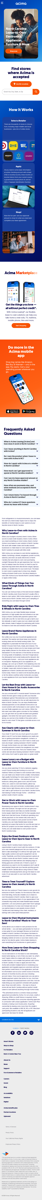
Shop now (13, 51)
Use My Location (22, 84)
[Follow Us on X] (24, 1034)
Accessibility (8, 1093)
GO (36, 92)
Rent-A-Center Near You (12, 1054)
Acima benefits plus (10, 1108)
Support (6, 1068)
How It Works (8, 1041)
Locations (16, 1028)
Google (30, 411)
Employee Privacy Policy (13, 1144)
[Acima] (21, 4)
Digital (6, 1102)
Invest (6, 1083)
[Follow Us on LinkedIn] (18, 1034)
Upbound (7, 1116)
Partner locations (10, 1112)
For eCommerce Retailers (13, 1073)
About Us (7, 1060)
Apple (14, 411)
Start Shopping (21, 325)
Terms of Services (11, 1127)
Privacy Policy (10, 1132)
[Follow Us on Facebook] (12, 1034)
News (6, 1064)
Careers (6, 1079)
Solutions (7, 1097)
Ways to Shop (8, 1046)
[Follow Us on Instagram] (30, 1034)
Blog (5, 1087)
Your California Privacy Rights (14, 1138)
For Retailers (8, 1050)
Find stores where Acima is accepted (21, 73)
